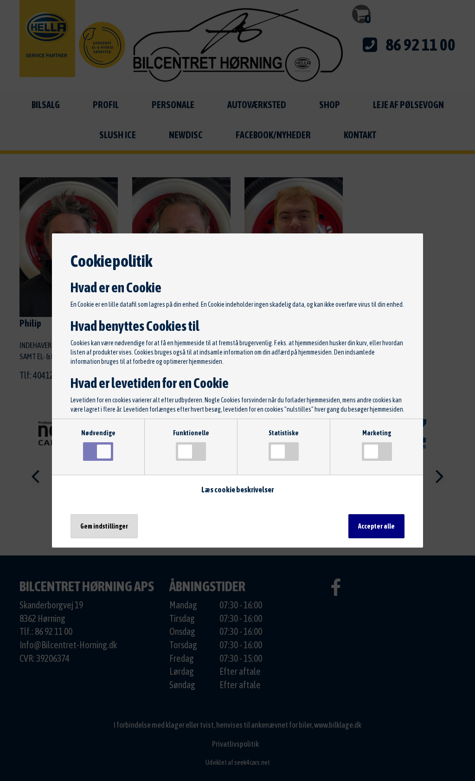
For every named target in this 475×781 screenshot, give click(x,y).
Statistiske (284, 433)
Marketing (376, 433)
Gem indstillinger (104, 526)
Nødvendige (98, 433)
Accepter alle (376, 526)
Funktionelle (191, 433)
